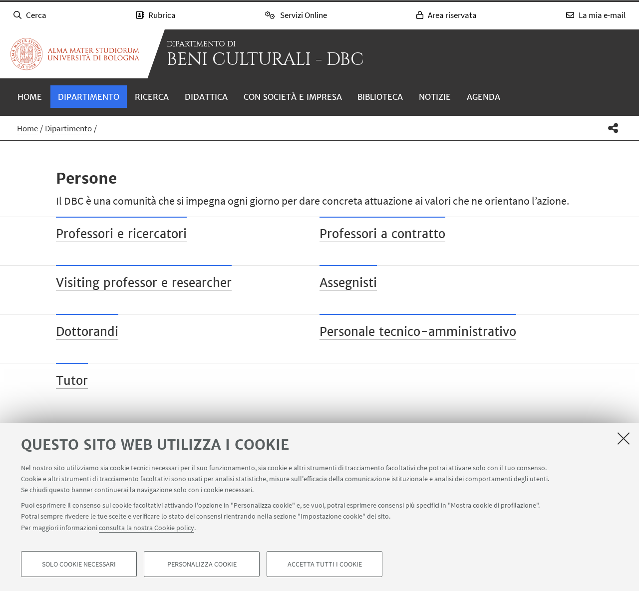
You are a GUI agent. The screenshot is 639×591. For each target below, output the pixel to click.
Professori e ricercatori (121, 234)
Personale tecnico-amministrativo (418, 331)
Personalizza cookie (202, 564)
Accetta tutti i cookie (325, 564)
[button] (613, 128)
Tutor (72, 380)
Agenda (483, 97)
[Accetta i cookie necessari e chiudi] (624, 438)
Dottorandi (87, 331)
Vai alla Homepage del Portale (75, 54)
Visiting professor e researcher (144, 283)
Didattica (206, 97)
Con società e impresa (293, 97)
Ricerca (152, 97)
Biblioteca (380, 97)
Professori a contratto (382, 234)
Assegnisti (348, 283)
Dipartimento (88, 97)
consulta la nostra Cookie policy (146, 527)
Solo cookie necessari (79, 564)
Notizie (435, 97)
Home (29, 97)
